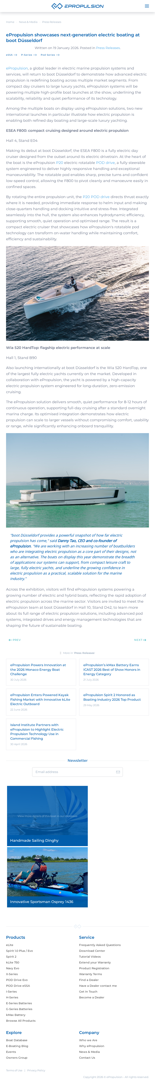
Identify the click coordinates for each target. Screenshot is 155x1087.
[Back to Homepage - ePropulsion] (77, 6)
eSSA (9, 54)
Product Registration (94, 968)
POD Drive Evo (17, 980)
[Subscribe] (118, 772)
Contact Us (87, 1057)
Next (138, 639)
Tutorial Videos (90, 956)
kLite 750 (12, 962)
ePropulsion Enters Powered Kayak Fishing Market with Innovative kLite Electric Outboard (40, 699)
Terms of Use (14, 1070)
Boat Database (16, 1040)
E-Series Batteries (19, 1003)
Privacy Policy (36, 1070)
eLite (9, 945)
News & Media (89, 1052)
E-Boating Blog (17, 1046)
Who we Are (88, 1040)
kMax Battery (15, 1015)
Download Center (92, 951)
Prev (17, 639)
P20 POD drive (96, 197)
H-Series (12, 997)
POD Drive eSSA (18, 986)
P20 (59, 163)
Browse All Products (21, 1021)
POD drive (105, 163)
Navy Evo (12, 968)
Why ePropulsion (91, 1046)
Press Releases (108, 48)
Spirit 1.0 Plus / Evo (19, 951)
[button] (147, 6)
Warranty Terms (90, 974)
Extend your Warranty (95, 962)
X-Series (12, 974)
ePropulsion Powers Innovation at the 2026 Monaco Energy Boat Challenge (38, 669)
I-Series (11, 991)
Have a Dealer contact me (98, 986)
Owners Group (16, 1057)
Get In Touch (88, 991)
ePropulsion (17, 68)
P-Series (26, 54)
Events (11, 1052)
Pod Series (48, 54)
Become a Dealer (91, 997)
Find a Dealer (89, 980)
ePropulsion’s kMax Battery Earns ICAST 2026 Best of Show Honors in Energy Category (111, 669)
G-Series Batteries (19, 1009)
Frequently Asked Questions (100, 945)
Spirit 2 (11, 956)
